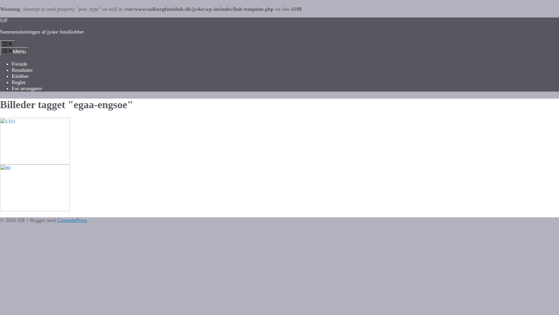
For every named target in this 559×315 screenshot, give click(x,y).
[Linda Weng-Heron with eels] (279, 187)
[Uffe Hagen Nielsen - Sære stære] (279, 141)
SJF (4, 20)
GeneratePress (72, 220)
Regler (19, 82)
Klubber (20, 76)
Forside (19, 64)
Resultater (22, 70)
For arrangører (27, 88)
